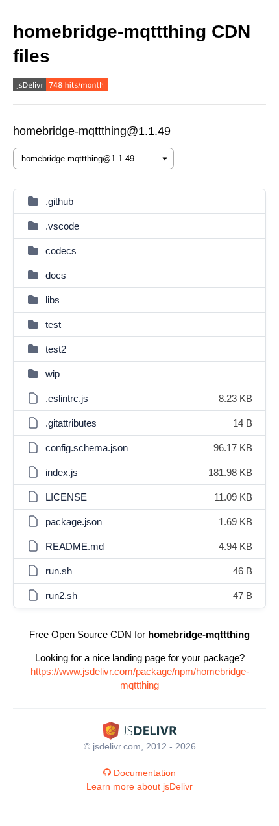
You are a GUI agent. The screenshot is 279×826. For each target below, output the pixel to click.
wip (52, 373)
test (53, 324)
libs (52, 299)
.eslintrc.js (66, 398)
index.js (61, 472)
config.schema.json (86, 447)
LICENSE (66, 496)
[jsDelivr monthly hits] (60, 86)
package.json (73, 521)
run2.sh (61, 595)
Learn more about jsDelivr (139, 786)
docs (55, 275)
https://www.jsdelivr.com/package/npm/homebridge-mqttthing (139, 678)
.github (59, 201)
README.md (74, 546)
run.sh (58, 570)
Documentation (145, 773)
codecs (61, 250)
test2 (55, 349)
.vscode (62, 225)
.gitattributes (71, 423)
